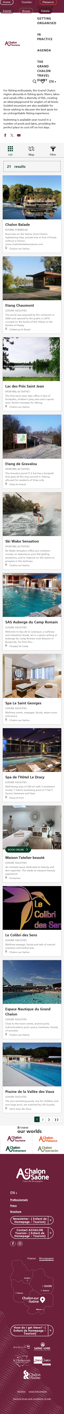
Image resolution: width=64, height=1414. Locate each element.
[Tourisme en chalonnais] (21, 1360)
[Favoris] (43, 81)
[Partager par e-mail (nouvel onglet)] (18, 136)
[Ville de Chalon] (32, 1374)
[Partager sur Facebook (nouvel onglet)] (5, 136)
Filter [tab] (53, 154)
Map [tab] (31, 154)
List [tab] (10, 154)
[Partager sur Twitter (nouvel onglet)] (12, 136)
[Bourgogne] (21, 1346)
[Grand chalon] (42, 1360)
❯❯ (56, 1119)
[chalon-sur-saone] (15, 43)
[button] (34, 81)
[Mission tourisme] (42, 1346)
